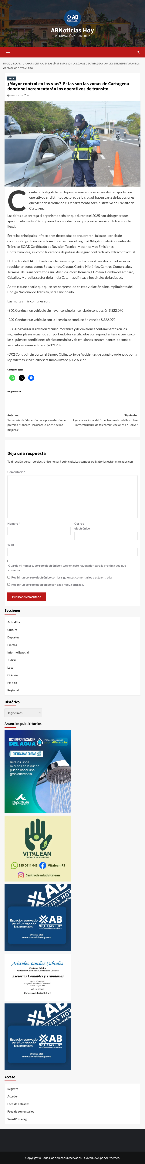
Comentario (16, 472)
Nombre (13, 523)
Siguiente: (105, 420)
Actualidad (14, 622)
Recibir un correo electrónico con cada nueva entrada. (47, 584)
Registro (12, 1089)
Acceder (12, 1096)
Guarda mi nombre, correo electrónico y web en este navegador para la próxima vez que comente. (67, 568)
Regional (13, 690)
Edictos (12, 645)
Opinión (12, 675)
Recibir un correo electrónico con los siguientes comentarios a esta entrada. (61, 577)
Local (11, 78)
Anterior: (36, 422)
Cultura (12, 629)
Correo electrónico (83, 526)
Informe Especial (18, 652)
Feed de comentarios (20, 1111)
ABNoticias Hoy (72, 30)
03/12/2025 (17, 95)
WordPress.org (17, 1119)
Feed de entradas (18, 1104)
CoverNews (91, 1157)
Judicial (12, 660)
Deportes (13, 637)
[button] (8, 52)
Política (12, 682)
